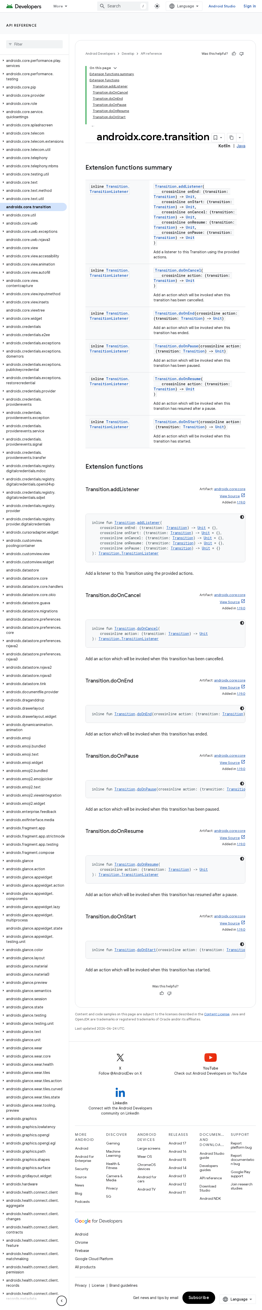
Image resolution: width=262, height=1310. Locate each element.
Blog (78, 1193)
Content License (217, 1014)
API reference (21, 25)
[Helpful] (234, 54)
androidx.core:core (229, 489)
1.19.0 (241, 502)
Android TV (146, 1189)
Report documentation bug (242, 1159)
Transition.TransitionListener (110, 189)
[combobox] (122, 6)
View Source (230, 496)
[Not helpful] (241, 54)
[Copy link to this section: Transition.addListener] (144, 490)
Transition (166, 186)
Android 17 (177, 1143)
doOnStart (188, 421)
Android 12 (177, 1184)
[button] (33, 63)
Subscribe (199, 1297)
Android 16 (178, 1151)
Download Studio (208, 1188)
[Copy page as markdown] (231, 137)
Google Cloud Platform (94, 1259)
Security (81, 1168)
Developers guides (209, 1167)
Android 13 (177, 1176)
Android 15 (177, 1159)
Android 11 (177, 1192)
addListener (190, 186)
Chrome (81, 1242)
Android (81, 1148)
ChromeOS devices (146, 1166)
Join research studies (242, 1186)
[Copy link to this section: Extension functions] (148, 467)
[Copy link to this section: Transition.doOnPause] (144, 756)
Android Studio (222, 6)
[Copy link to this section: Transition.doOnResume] (149, 832)
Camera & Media (114, 1178)
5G (108, 1196)
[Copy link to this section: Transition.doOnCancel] (145, 596)
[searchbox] (34, 44)
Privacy (112, 1188)
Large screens (148, 1148)
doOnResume (190, 378)
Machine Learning (113, 1153)
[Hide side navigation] (62, 1301)
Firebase (82, 1250)
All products (85, 1267)
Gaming (113, 1143)
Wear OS (144, 1156)
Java (241, 146)
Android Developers (100, 53)
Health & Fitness (113, 1165)
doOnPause (188, 346)
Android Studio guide (212, 1155)
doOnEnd (186, 313)
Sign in (250, 6)
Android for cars (146, 1179)
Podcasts (82, 1201)
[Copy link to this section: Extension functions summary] (177, 168)
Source (80, 1177)
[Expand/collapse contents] (115, 68)
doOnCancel (190, 270)
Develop (128, 53)
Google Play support (240, 1174)
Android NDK (210, 1198)
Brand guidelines (123, 1285)
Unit (190, 196)
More (58, 6)
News (79, 1185)
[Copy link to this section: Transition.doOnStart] (141, 917)
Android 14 (178, 1167)
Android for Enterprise (84, 1158)
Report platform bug (241, 1145)
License (98, 1285)
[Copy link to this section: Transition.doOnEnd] (138, 681)
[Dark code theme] (242, 517)
